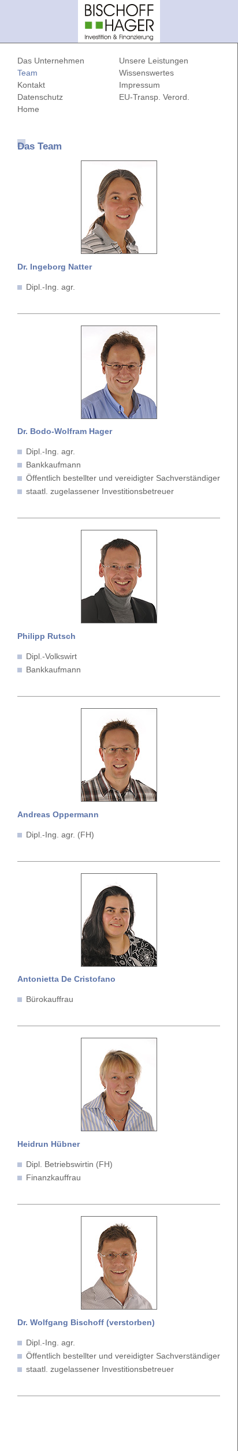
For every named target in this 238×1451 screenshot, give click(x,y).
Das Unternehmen (50, 60)
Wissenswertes (146, 72)
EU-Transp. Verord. (154, 97)
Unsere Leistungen (153, 60)
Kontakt (31, 84)
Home (28, 109)
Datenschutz (40, 97)
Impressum (139, 84)
